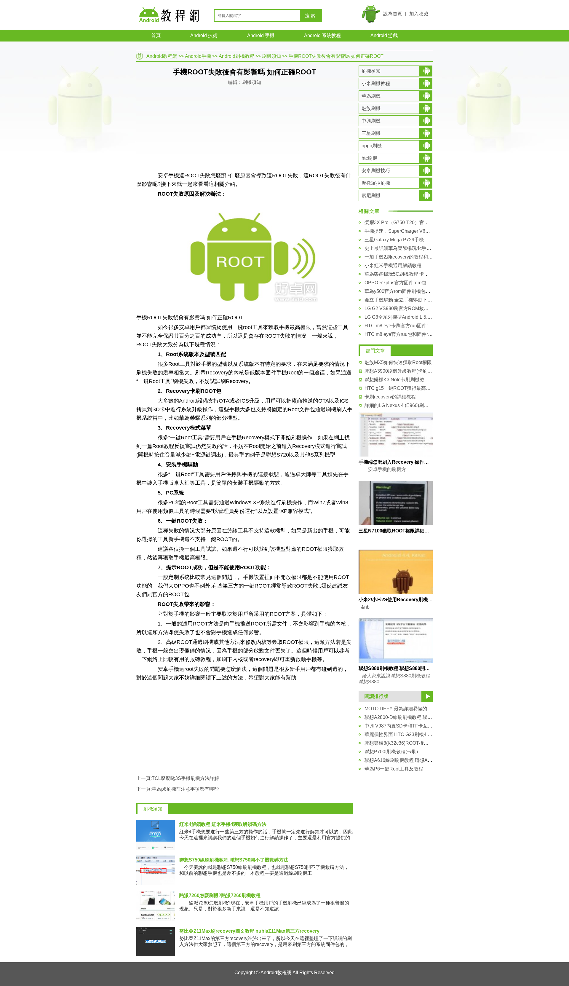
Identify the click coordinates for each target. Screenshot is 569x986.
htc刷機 (369, 158)
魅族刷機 (371, 108)
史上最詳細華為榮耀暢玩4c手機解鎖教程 (407, 248)
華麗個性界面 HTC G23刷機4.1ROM (403, 734)
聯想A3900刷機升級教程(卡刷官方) (399, 371)
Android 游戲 (384, 35)
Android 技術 (204, 35)
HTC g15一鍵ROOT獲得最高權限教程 (399, 388)
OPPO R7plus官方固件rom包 (395, 282)
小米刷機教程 (376, 83)
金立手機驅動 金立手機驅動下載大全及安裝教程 (415, 299)
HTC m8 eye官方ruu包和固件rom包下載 (407, 334)
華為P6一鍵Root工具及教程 (394, 768)
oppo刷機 (372, 145)
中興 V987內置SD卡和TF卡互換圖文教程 (408, 725)
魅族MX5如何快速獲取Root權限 (398, 362)
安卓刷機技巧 (376, 170)
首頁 (156, 35)
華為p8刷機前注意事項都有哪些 (185, 789)
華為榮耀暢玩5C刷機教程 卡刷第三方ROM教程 (414, 274)
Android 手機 (260, 35)
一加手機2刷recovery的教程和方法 (401, 256)
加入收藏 (418, 13)
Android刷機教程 (236, 56)
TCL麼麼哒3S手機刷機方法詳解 (185, 778)
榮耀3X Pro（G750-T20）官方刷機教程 (406, 222)
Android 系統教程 (322, 35)
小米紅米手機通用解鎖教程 (393, 265)
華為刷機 (371, 95)
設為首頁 (392, 13)
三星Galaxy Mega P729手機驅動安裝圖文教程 (413, 239)
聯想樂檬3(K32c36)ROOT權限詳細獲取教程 (411, 743)
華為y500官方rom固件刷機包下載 (400, 291)
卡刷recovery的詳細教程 (390, 396)
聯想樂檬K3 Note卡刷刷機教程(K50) (399, 379)
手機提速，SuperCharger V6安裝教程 (404, 231)
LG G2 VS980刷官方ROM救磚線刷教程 (406, 308)
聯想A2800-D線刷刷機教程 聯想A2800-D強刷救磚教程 (422, 717)
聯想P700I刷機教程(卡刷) (391, 751)
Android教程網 (161, 56)
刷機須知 (271, 56)
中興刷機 (371, 120)
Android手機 (198, 56)
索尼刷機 (371, 195)
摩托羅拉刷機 (376, 183)
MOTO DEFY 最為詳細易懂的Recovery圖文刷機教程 (420, 708)
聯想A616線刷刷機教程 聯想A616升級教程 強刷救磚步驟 (424, 760)
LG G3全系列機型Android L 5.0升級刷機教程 (411, 317)
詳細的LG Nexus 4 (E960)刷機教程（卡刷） (399, 405)
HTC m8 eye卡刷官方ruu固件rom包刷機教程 (411, 325)
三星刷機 (371, 133)
